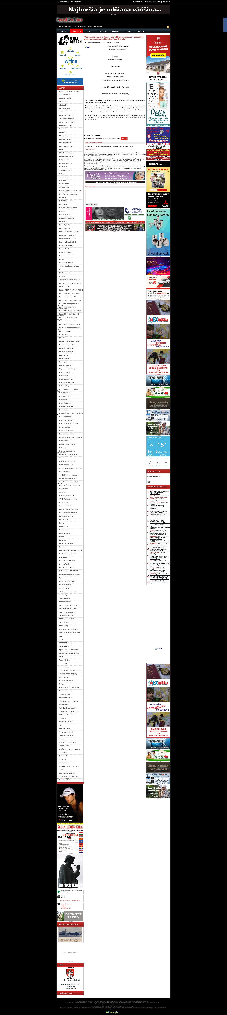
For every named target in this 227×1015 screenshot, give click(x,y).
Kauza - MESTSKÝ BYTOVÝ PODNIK (71, 290)
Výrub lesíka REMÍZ (65, 722)
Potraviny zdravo (64, 533)
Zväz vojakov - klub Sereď (67, 773)
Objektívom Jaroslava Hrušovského (70, 468)
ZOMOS (61, 770)
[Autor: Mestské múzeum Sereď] (87, 47)
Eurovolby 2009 (64, 225)
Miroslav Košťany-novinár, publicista (71, 413)
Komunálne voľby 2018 (66, 352)
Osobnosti (62, 492)
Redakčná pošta (64, 564)
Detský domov (63, 197)
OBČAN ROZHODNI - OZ (67, 461)
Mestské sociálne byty (66, 406)
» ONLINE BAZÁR (115, 31)
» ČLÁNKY (63, 31)
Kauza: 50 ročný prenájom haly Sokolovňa (68, 315)
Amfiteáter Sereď (64, 108)
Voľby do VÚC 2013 (65, 698)
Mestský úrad (63, 410)
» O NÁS (127, 31)
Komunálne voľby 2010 (66, 345)
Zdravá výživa (63, 756)
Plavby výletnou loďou (66, 516)
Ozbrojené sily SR (65, 506)
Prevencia (62, 540)
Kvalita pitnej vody (65, 365)
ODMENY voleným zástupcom (69, 475)
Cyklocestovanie (64, 177)
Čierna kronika (64, 184)
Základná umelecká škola (67, 742)
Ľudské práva (63, 376)
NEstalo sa (62, 447)
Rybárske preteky (65, 585)
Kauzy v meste (64, 331)
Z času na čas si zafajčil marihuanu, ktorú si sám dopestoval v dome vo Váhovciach (160, 522)
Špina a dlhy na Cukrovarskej (68, 650)
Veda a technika (64, 694)
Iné (60, 269)
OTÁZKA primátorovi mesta (68, 499)
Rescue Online (137, 2)
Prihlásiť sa (63, 2)
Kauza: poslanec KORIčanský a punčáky (68, 318)
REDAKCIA (63, 557)
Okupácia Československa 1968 (69, 485)
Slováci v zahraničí (65, 602)
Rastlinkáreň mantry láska (67, 554)
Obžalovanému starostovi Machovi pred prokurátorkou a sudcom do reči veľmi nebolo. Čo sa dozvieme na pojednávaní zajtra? (160, 564)
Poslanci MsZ (63, 526)
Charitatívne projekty (66, 262)
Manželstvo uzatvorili (66, 379)
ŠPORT (61, 656)
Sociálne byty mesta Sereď (67, 609)
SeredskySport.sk (65, 595)
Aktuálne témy (63, 105)
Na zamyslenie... (64, 427)
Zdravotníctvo (63, 759)
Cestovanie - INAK (65, 170)
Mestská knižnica (64, 396)
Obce (61, 458)
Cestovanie (63, 167)
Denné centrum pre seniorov (68, 194)
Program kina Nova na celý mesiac (70, 900)
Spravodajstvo (64, 622)
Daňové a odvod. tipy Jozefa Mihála (70, 191)
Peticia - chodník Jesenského (68, 509)
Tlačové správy (64, 667)
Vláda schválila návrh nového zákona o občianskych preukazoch (160, 545)
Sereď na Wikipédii (70, 988)
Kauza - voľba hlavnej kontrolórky (70, 300)
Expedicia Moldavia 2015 (67, 238)
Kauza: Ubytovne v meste (67, 321)
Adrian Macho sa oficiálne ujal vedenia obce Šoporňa (158, 512)
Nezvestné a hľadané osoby (68, 454)
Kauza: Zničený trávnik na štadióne (70, 324)
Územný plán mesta (65, 691)
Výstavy (63, 906)
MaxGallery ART (64, 393)
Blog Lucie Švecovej (65, 146)
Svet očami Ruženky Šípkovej (68, 629)
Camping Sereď (64, 160)
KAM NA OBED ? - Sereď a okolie (70, 283)
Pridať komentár (90, 149)
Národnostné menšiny (66, 434)
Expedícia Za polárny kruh (67, 242)
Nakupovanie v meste (66, 430)
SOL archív (157, 2)
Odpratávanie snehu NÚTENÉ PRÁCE (68, 482)
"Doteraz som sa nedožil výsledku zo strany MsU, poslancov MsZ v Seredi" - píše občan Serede (159, 533)
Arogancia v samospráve (67, 119)
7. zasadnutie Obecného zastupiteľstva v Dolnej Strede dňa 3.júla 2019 (160, 507)
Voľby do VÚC (63, 704)
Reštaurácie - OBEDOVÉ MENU (69, 571)
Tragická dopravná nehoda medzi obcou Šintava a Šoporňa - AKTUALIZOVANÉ (159, 493)
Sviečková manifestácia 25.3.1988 (70, 633)
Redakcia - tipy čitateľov (67, 561)
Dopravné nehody (65, 214)
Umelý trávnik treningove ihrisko (69, 91)
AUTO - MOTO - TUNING (67, 122)
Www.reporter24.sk (65, 728)
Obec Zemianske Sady (66, 465)
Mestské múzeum (65, 403)
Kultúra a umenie (64, 358)
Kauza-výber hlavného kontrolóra (70, 310)
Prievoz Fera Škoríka (66, 543)
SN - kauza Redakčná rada (68, 605)
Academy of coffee (65, 98)
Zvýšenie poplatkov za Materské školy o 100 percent (68, 777)
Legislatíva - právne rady (67, 369)
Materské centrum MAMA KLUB (69, 382)
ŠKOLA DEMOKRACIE (66, 643)
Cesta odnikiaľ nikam (66, 163)
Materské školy (64, 386)
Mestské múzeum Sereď (93, 42)
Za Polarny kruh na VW (66, 735)
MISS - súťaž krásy (65, 417)
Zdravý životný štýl (65, 763)
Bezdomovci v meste (66, 125)
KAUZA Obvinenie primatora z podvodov (68, 304)
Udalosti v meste (64, 677)
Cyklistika (62, 173)
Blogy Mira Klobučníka (66, 153)
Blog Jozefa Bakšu (65, 139)
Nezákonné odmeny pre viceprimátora (66, 452)
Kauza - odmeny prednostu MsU (69, 293)
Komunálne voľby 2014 (66, 348)
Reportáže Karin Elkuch (67, 567)
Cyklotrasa (62, 180)
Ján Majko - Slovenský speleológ (70, 280)
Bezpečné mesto (64, 129)
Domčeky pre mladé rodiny (68, 208)
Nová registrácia (75, 2)
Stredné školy (63, 626)
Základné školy (64, 746)
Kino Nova (62, 338)
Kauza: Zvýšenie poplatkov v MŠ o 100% (69, 328)
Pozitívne (62, 537)
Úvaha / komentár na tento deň (69, 687)
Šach (61, 639)
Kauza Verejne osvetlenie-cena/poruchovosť (66, 308)
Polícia (61, 523)
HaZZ (61, 256)
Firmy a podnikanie (65, 252)
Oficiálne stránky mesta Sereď (70, 980)
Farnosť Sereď (64, 249)
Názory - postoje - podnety (67, 444)
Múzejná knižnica (66, 908)
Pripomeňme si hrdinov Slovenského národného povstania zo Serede (160, 527)
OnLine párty (63, 489)
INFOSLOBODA (64, 273)
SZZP (61, 636)
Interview (62, 276)
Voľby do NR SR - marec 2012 (69, 701)
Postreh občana (64, 530)
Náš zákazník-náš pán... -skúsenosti (70, 437)
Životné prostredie (65, 780)
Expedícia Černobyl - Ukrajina (69, 232)
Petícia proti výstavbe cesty (68, 513)
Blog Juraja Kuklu (65, 143)
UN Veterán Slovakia (66, 680)
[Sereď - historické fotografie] (70, 942)
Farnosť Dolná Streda (66, 245)
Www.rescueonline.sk (66, 732)
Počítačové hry (64, 519)
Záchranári (62, 739)
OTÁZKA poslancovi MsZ (67, 495)
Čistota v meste (64, 187)
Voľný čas (62, 718)
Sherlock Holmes (64, 598)
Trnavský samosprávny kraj (68, 674)
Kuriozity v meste (64, 362)
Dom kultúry (63, 204)
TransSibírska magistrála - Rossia (70, 670)
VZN (61, 725)
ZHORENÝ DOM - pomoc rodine (69, 766)
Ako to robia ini (64, 101)
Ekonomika (63, 221)
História (61, 259)
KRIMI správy (63, 355)
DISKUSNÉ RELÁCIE (66, 201)
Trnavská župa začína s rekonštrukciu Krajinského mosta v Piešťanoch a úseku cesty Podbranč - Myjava (159, 557)
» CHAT (89, 31)
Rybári (61, 578)
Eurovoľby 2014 (64, 228)
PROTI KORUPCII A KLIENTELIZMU (70, 550)
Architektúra (63, 112)
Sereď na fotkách (64, 588)
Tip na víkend (63, 663)
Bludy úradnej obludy (66, 156)
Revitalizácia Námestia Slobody (69, 574)
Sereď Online (148, 2)
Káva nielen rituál (65, 334)
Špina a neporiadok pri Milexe (69, 653)
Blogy (61, 149)
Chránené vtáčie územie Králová (69, 266)
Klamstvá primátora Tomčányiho (69, 341)
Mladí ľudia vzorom (65, 420)
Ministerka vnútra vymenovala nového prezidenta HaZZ (158, 571)
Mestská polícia (64, 400)
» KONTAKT (140, 31)
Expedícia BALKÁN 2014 (67, 235)
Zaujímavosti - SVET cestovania (69, 749)
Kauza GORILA (64, 286)
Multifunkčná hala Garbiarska (68, 424)
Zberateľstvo (63, 752)
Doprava (62, 211)
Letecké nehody (64, 372)
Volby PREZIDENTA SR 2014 (68, 711)
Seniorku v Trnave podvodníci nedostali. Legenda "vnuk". (158, 550)
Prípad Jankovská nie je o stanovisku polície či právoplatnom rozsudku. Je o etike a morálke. (160, 539)
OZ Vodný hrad (64, 502)
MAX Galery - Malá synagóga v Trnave (68, 390)
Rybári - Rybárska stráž (66, 581)
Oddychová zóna (64, 471)
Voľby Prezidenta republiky (68, 708)
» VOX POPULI (101, 31)
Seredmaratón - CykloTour (67, 591)
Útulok (61, 684)
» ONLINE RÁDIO (76, 31)
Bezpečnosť (63, 132)
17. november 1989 (65, 95)
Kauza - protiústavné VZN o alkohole (71, 297)
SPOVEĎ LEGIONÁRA (66, 619)
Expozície (64, 905)
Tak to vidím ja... (64, 660)
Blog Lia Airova (64, 136)
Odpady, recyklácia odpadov (68, 478)
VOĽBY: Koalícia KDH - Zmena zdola (71, 715)
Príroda (61, 547)
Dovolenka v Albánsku (66, 218)
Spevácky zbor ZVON (66, 615)
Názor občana (63, 441)
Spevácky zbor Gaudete (67, 612)
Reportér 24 (166, 2)
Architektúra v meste (65, 115)
